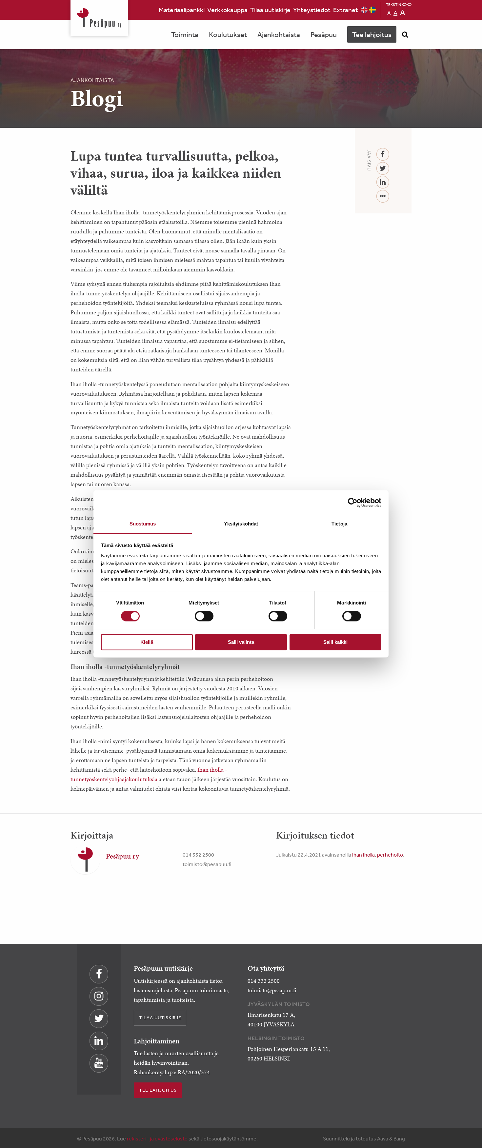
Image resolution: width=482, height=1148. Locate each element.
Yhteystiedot (312, 9)
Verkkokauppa (227, 9)
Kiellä (146, 642)
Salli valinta (241, 642)
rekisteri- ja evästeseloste (157, 1138)
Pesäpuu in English (364, 10)
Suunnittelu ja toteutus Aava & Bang (364, 1138)
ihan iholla (363, 854)
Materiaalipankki (182, 9)
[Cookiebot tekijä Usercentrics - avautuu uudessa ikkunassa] (352, 502)
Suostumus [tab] (143, 523)
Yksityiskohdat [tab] (241, 523)
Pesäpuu (99, 18)
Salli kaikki (335, 642)
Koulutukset (228, 34)
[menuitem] (181, 10)
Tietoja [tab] (339, 523)
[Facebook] (383, 155)
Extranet (345, 9)
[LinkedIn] (383, 182)
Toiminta (184, 34)
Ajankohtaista (278, 34)
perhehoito (390, 854)
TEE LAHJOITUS (158, 1090)
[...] (383, 196)
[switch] (204, 616)
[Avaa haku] (405, 34)
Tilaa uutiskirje (270, 9)
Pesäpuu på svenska (372, 10)
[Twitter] (383, 169)
